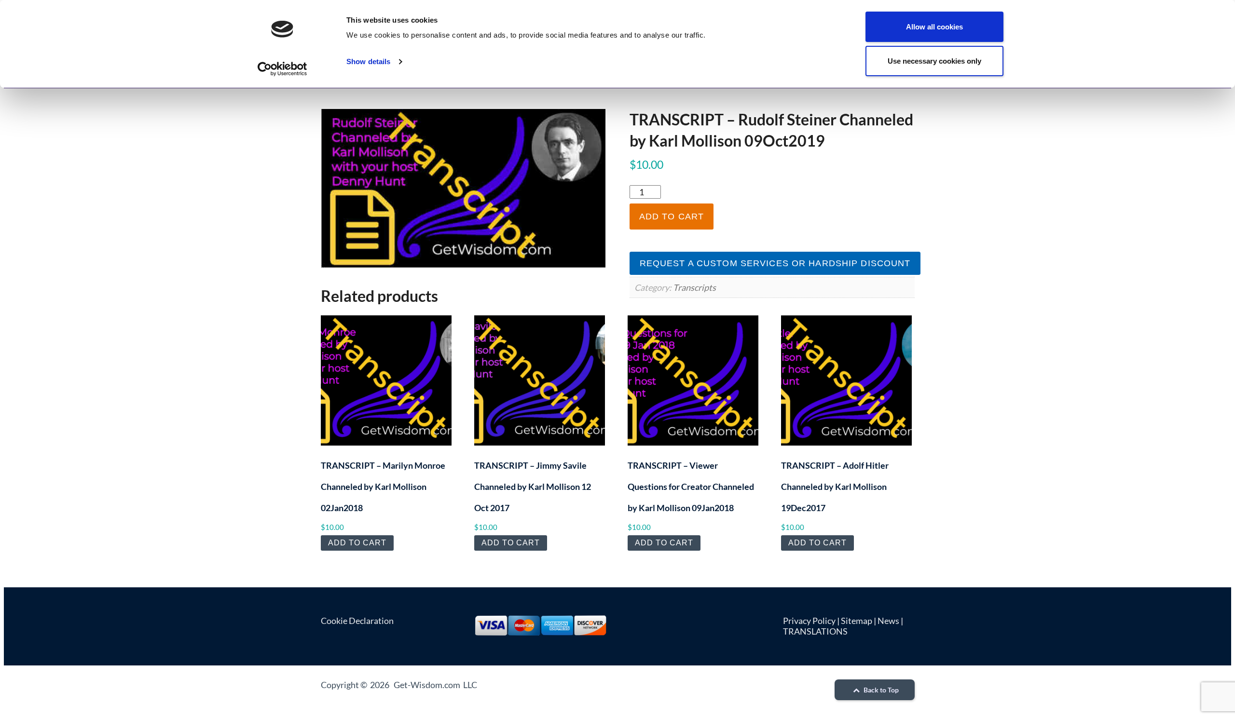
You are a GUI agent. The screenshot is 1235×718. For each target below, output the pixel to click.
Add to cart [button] (357, 543)
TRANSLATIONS (815, 631)
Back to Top (880, 690)
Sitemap (856, 620)
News (888, 620)
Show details (368, 61)
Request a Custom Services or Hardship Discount (775, 263)
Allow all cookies (934, 27)
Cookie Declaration (357, 620)
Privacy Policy (809, 620)
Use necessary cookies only (934, 61)
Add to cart (671, 216)
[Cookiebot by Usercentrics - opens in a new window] (282, 69)
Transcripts (694, 287)
